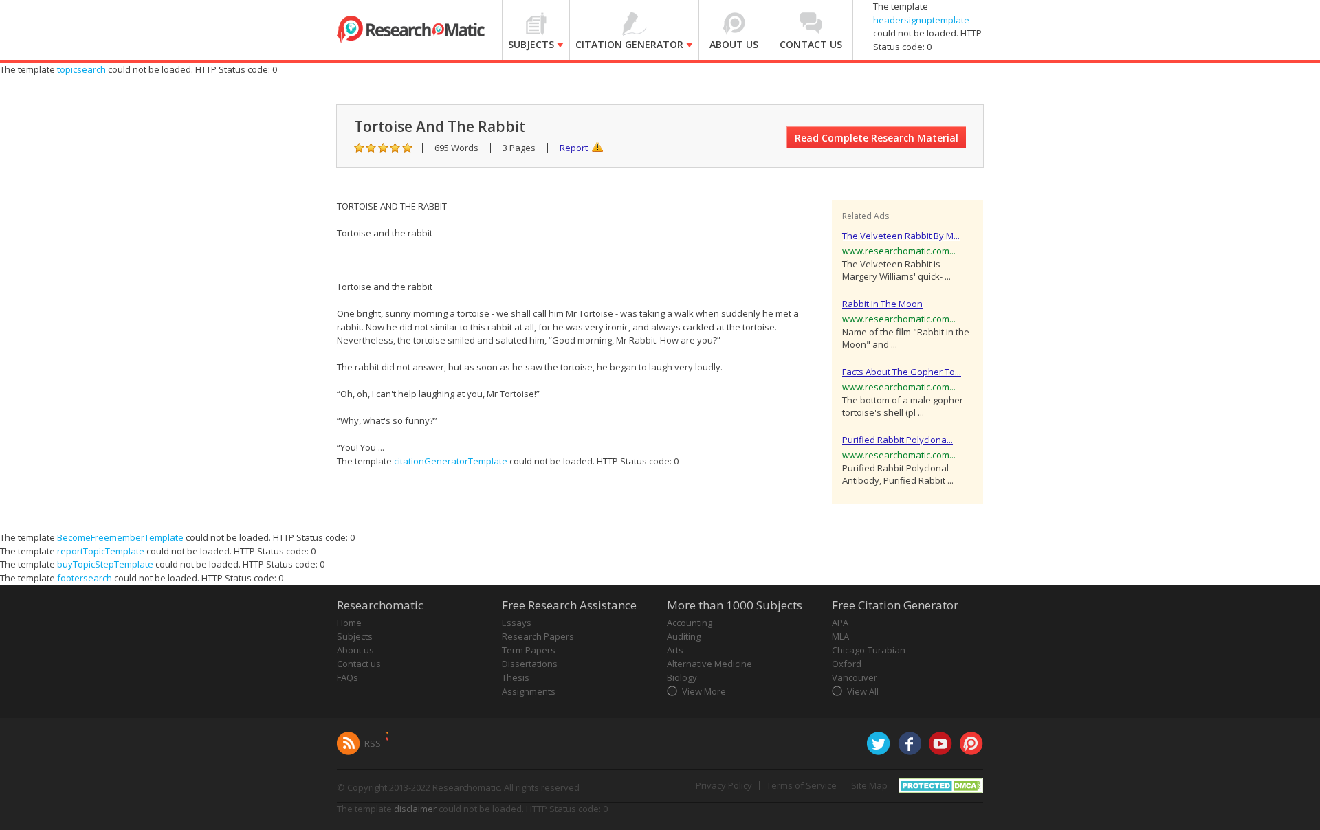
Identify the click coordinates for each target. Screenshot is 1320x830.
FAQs (347, 677)
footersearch (84, 578)
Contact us (359, 664)
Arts (675, 650)
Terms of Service (802, 785)
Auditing (684, 636)
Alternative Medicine (709, 664)
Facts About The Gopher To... (901, 372)
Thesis (515, 677)
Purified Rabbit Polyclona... (897, 440)
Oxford (846, 664)
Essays (516, 622)
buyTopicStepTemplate (105, 564)
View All (863, 691)
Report (574, 148)
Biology (682, 677)
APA (840, 622)
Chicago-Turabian (868, 650)
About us (355, 650)
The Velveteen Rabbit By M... (901, 235)
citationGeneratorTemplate (450, 461)
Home (349, 622)
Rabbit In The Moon (882, 304)
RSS (372, 743)
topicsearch (81, 69)
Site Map (869, 785)
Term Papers (529, 650)
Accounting (689, 622)
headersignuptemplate (921, 20)
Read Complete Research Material (876, 137)
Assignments (529, 691)
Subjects (355, 636)
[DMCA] (941, 784)
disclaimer (415, 809)
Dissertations (530, 664)
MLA (840, 636)
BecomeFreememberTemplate (120, 537)
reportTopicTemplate (100, 551)
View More (704, 691)
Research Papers (538, 636)
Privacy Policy (724, 785)
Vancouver (854, 677)
